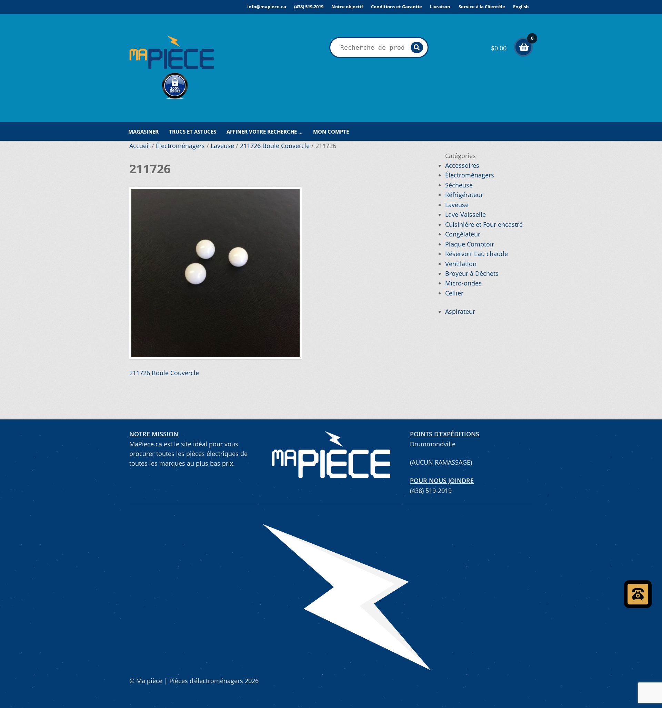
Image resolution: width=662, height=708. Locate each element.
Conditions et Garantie (396, 6)
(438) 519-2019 (308, 6)
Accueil (139, 146)
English (521, 6)
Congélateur (462, 234)
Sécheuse (459, 185)
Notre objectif (347, 6)
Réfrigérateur (464, 195)
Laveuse (222, 146)
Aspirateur (460, 311)
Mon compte (331, 131)
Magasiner (143, 131)
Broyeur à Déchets (472, 273)
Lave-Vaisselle (465, 214)
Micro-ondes (463, 283)
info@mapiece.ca (266, 6)
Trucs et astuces (192, 131)
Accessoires (462, 165)
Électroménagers (180, 146)
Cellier (454, 293)
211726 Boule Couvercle (275, 146)
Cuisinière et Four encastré (484, 224)
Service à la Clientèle (482, 6)
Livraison (440, 6)
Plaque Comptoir (469, 244)
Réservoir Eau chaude (476, 254)
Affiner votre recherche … (265, 131)
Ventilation (461, 264)
